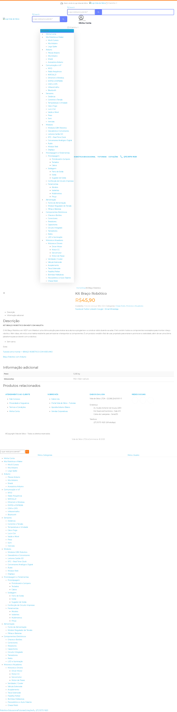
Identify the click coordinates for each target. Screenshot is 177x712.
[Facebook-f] (143, 400)
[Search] (63, 19)
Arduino (49, 50)
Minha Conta (51, 34)
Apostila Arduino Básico (60, 407)
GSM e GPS (52, 84)
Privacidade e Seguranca (19, 403)
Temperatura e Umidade (57, 103)
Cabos (54, 165)
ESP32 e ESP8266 (55, 81)
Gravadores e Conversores (58, 131)
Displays (51, 150)
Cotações (113, 157)
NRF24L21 (52, 75)
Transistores (52, 231)
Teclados (55, 162)
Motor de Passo (58, 256)
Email (107, 309)
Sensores (49, 93)
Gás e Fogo (52, 106)
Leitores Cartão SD (55, 134)
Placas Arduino (54, 53)
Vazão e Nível (53, 112)
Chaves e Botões (55, 215)
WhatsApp (114, 309)
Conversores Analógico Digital (60, 140)
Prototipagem (53, 156)
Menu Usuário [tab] (133, 455)
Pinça (54, 197)
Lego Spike (52, 46)
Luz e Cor (52, 109)
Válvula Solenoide (55, 262)
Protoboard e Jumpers (61, 159)
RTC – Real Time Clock (57, 137)
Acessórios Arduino (55, 62)
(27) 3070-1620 (130, 157)
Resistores (52, 221)
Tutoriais (102, 157)
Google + (101, 309)
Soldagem (52, 168)
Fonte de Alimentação (57, 203)
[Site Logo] (97, 3)
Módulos (49, 125)
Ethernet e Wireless (56, 78)
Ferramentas (53, 184)
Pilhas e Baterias (54, 209)
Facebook (79, 309)
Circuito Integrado (55, 228)
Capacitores (52, 225)
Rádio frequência (54, 71)
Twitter (86, 309)
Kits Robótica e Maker (55, 37)
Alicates (55, 187)
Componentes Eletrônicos (56, 212)
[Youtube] (151, 400)
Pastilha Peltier (54, 271)
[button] (88, 3)
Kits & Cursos (53, 40)
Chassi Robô (53, 281)
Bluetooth (52, 90)
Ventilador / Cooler (55, 259)
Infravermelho (53, 87)
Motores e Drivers (55, 243)
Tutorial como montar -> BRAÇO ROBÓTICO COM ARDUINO (28, 352)
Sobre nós (55, 399)
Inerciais (51, 122)
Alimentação (51, 200)
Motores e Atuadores (54, 240)
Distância (51, 96)
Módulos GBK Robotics (57, 128)
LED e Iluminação (55, 237)
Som (50, 118)
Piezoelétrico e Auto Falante (59, 278)
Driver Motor (57, 246)
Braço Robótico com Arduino (14, 357)
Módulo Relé (53, 147)
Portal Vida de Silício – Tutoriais (63, 403)
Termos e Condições (17, 407)
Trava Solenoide (54, 268)
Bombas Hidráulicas (56, 275)
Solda (54, 175)
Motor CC (55, 250)
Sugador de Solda (59, 178)
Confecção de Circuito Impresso (61, 181)
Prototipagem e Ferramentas (58, 153)
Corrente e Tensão (55, 100)
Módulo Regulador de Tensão (60, 206)
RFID (50, 68)
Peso (50, 115)
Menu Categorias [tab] (45, 455)
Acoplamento (53, 265)
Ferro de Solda (57, 172)
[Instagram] (135, 400)
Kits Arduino (53, 43)
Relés (50, 234)
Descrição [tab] (11, 312)
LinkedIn (93, 309)
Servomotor (57, 253)
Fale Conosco (14, 399)
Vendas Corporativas (59, 411)
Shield (50, 59)
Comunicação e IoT (53, 65)
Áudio (50, 143)
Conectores (52, 218)
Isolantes (55, 190)
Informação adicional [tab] (15, 315)
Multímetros (57, 193)
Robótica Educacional (84, 157)
